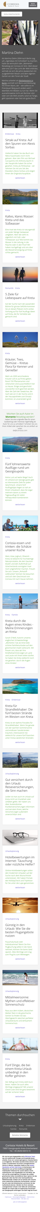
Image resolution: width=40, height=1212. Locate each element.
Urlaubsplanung (12, 773)
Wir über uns (25, 1199)
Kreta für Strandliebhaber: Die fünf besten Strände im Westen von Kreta (19, 711)
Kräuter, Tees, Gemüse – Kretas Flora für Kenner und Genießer (19, 364)
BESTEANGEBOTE (33, 4)
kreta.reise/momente (12, 14)
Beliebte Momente (20, 1135)
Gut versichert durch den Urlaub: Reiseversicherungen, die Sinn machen (19, 785)
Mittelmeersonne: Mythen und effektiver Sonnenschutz (20, 1000)
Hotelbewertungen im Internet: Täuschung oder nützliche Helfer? (20, 860)
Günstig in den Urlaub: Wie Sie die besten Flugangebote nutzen (19, 930)
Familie (15, 614)
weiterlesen (20, 178)
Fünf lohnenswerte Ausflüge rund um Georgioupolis (17, 467)
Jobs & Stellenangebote (20, 1202)
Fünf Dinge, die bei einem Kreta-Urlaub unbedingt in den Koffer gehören (18, 1070)
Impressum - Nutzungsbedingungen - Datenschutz (19, 1197)
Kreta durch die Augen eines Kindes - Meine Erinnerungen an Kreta (19, 626)
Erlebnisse (9, 134)
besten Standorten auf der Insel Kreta (18, 1166)
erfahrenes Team (29, 1156)
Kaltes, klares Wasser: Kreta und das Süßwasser (19, 219)
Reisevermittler (15, 1199)
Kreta (18, 134)
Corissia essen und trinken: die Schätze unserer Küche (18, 546)
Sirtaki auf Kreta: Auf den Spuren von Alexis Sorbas (20, 143)
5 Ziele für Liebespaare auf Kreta (20, 296)
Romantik (9, 288)
